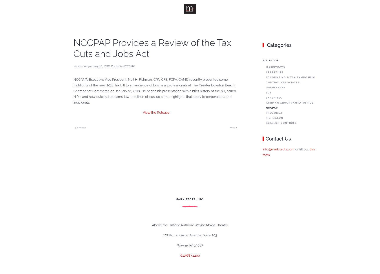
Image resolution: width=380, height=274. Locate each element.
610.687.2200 (190, 256)
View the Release (156, 113)
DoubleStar (275, 87)
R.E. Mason (274, 118)
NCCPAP (128, 66)
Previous (81, 127)
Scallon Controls (281, 123)
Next (232, 127)
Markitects (275, 67)
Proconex (274, 112)
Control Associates (283, 82)
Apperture (274, 72)
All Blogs (271, 60)
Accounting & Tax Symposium (290, 77)
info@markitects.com (278, 149)
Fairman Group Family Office (290, 102)
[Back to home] (190, 9)
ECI (268, 92)
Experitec (274, 97)
